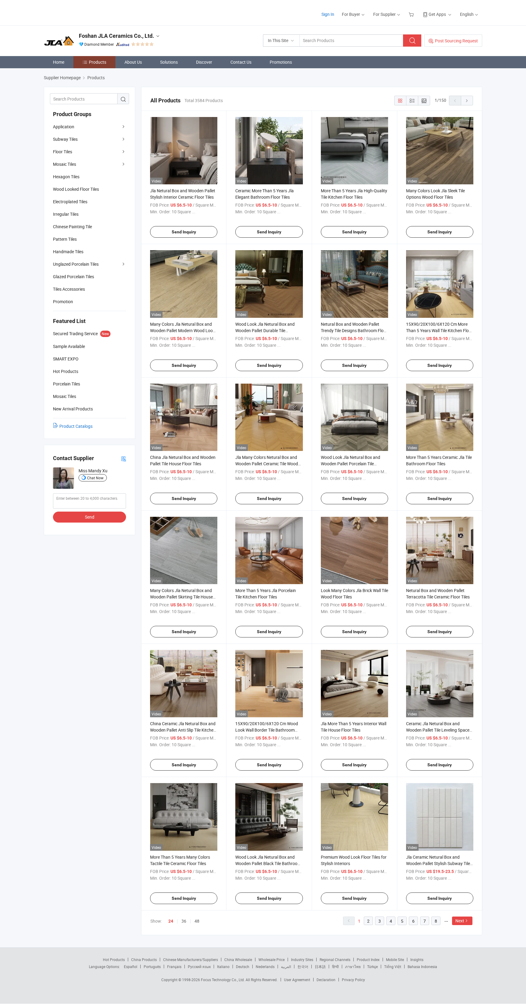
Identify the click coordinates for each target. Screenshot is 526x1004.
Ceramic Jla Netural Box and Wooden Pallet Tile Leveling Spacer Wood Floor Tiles (438, 730)
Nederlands (265, 966)
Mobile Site (395, 959)
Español (130, 966)
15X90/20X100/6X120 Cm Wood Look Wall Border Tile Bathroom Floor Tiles (266, 730)
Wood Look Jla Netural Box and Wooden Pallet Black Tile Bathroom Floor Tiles (268, 863)
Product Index (368, 959)
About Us (133, 62)
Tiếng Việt (392, 966)
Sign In (327, 14)
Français (174, 966)
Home (58, 62)
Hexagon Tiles (66, 176)
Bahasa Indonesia (422, 966)
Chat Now (95, 477)
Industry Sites (302, 959)
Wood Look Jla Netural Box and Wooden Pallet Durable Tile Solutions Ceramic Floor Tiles (265, 330)
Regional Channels (335, 959)
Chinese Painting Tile (72, 226)
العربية (286, 966)
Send (89, 517)
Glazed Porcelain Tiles (73, 276)
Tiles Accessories (69, 289)
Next (459, 921)
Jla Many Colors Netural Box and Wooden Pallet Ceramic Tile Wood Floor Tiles (266, 463)
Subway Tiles (65, 139)
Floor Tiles (62, 151)
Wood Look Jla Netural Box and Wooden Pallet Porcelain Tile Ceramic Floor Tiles (350, 463)
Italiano (223, 966)
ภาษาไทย (353, 966)
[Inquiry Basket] (412, 14)
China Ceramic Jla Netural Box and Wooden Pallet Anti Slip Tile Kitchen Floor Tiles (183, 730)
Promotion (63, 301)
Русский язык (199, 966)
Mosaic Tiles (64, 164)
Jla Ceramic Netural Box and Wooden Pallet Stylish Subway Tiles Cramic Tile (439, 863)
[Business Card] (123, 458)
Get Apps (437, 14)
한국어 (302, 966)
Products (97, 62)
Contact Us (240, 62)
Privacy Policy (353, 979)
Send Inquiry (184, 231)
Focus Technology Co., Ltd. (223, 979)
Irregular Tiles (66, 214)
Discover (204, 62)
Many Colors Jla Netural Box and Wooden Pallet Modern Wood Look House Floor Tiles (182, 330)
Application (63, 126)
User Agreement (297, 979)
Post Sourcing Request (456, 41)
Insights (416, 959)
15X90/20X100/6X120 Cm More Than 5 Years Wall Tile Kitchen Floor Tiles (439, 330)
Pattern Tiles (65, 239)
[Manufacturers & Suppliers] (83, 12)
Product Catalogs (76, 426)
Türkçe (372, 966)
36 (183, 921)
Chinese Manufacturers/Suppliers (190, 959)
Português (152, 966)
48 (197, 921)
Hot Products (114, 959)
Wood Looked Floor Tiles (76, 189)
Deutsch (242, 966)
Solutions (169, 62)
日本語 (320, 966)
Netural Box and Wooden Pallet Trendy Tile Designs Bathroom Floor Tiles (354, 330)
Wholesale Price (271, 959)
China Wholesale (238, 959)
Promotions (281, 62)
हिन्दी (335, 966)
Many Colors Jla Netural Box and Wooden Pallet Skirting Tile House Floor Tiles (181, 596)
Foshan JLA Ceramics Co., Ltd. (116, 36)
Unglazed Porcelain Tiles (76, 264)
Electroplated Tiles (70, 201)
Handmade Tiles (68, 251)
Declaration (326, 979)
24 (170, 921)
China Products (144, 959)
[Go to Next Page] (467, 100)
